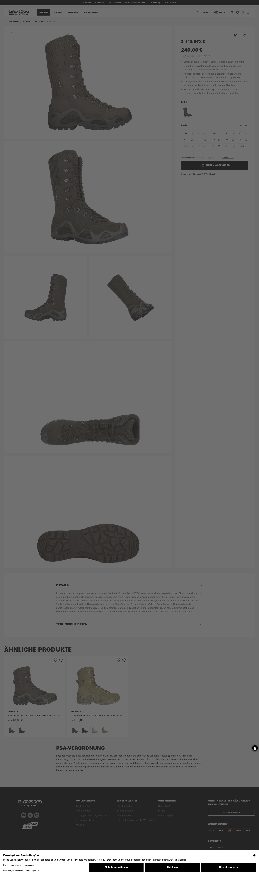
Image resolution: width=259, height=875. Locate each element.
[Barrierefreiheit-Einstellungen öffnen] (255, 748)
